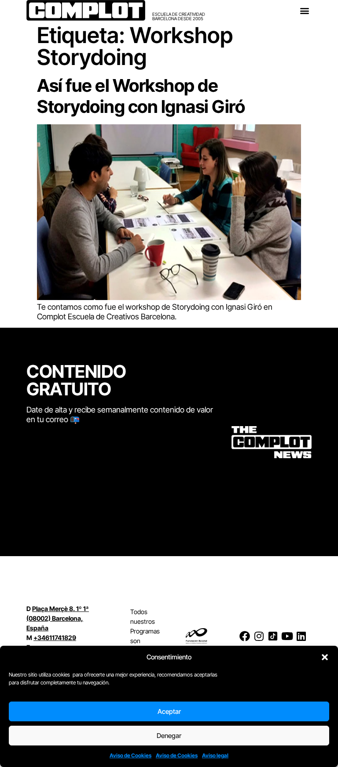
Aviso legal (215, 755)
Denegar (169, 735)
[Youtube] (287, 636)
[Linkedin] (301, 636)
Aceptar (169, 711)
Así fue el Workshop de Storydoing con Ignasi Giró (141, 96)
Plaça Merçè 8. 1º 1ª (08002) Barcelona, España (57, 618)
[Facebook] (244, 636)
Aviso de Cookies (130, 755)
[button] (324, 657)
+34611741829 (54, 637)
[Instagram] (259, 636)
